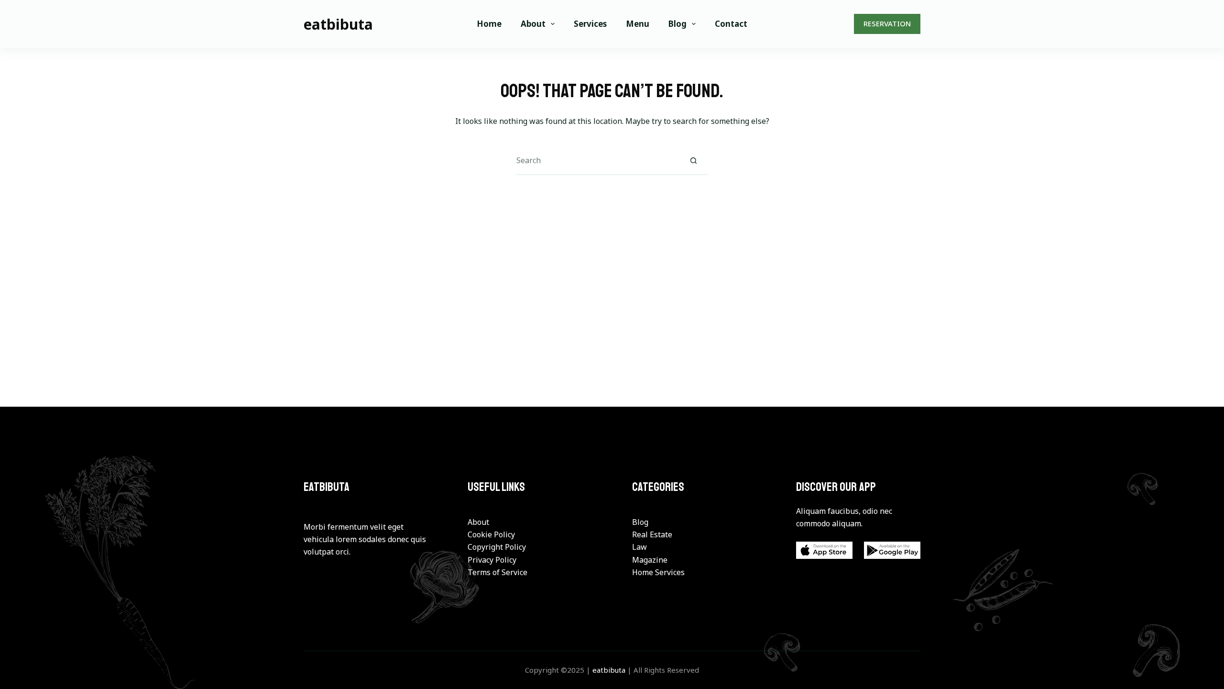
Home (489, 23)
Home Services (658, 572)
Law (639, 547)
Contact (731, 23)
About (533, 23)
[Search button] (693, 160)
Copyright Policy (497, 547)
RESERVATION (887, 23)
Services (590, 23)
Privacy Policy (492, 560)
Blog (677, 23)
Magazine (649, 560)
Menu (637, 23)
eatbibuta (338, 24)
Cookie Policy (491, 534)
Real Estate (652, 534)
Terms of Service (497, 572)
